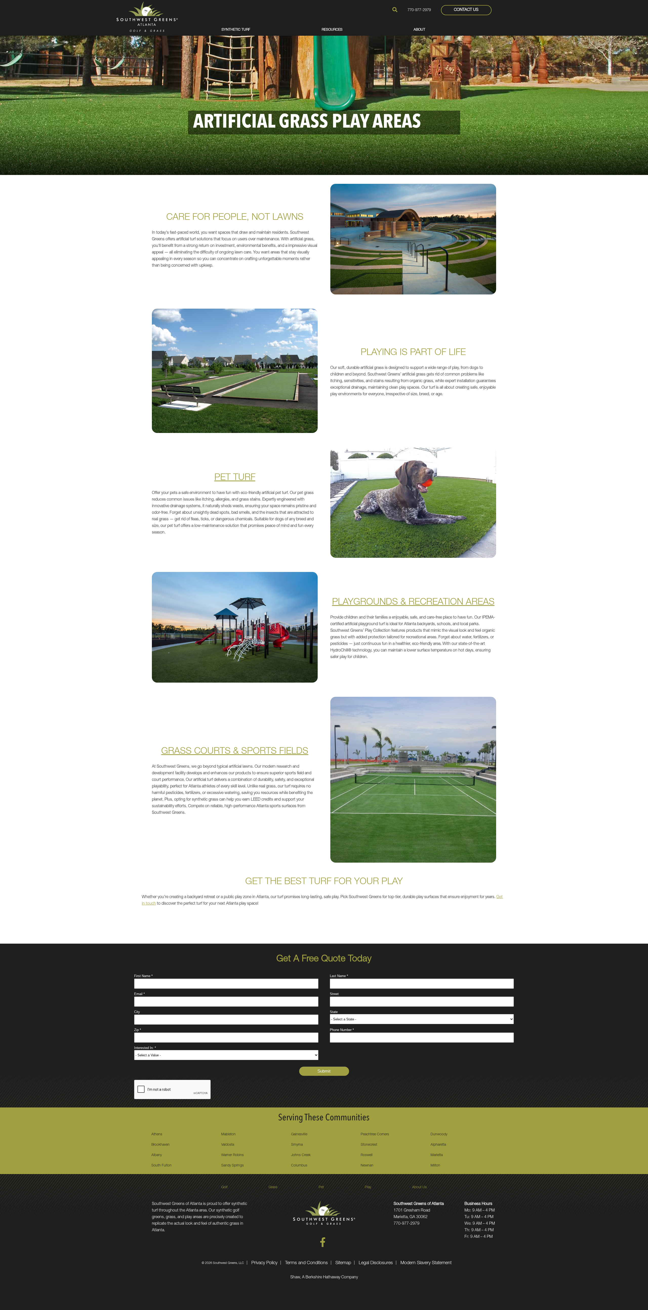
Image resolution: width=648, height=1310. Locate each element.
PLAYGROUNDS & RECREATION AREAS (413, 602)
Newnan (367, 1165)
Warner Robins (232, 1155)
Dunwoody (439, 1134)
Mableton (228, 1134)
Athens (156, 1134)
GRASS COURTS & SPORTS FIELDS (234, 751)
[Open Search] (394, 9)
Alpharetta (438, 1145)
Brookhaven (160, 1145)
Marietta (437, 1155)
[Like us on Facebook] (323, 1246)
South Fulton (161, 1165)
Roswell (367, 1155)
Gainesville (299, 1134)
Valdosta (227, 1145)
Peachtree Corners (375, 1134)
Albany (156, 1155)
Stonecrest (369, 1145)
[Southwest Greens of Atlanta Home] (147, 16)
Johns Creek (301, 1155)
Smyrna (297, 1145)
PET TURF (234, 478)
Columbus (299, 1165)
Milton (435, 1165)
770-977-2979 (419, 10)
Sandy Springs (232, 1165)
